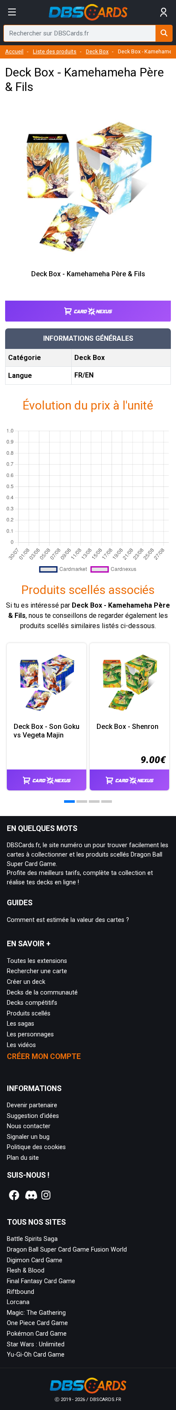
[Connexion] (164, 12)
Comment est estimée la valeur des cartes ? (68, 920)
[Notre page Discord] (30, 1195)
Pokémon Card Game (37, 1333)
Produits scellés (28, 1013)
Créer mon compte (44, 1056)
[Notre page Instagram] (46, 1195)
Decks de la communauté (42, 992)
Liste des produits (54, 51)
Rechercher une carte (37, 971)
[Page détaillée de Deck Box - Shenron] (129, 683)
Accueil (14, 51)
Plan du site (23, 1157)
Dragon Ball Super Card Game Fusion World (67, 1249)
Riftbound (20, 1292)
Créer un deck (26, 982)
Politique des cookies (36, 1147)
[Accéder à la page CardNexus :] (88, 303)
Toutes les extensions (37, 961)
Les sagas (20, 1023)
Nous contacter (28, 1126)
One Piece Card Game (37, 1323)
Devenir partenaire (32, 1105)
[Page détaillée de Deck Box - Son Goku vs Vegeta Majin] (46, 683)
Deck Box (97, 51)
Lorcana (18, 1302)
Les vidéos (21, 1045)
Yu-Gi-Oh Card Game (36, 1354)
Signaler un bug (28, 1137)
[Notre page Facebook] (14, 1195)
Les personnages (30, 1034)
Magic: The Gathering (36, 1312)
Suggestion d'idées (33, 1116)
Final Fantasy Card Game (41, 1281)
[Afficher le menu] (12, 12)
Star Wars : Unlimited (36, 1344)
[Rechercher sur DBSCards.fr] (164, 33)
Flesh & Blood (25, 1270)
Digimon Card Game (34, 1260)
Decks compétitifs (32, 1002)
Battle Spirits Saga (32, 1239)
